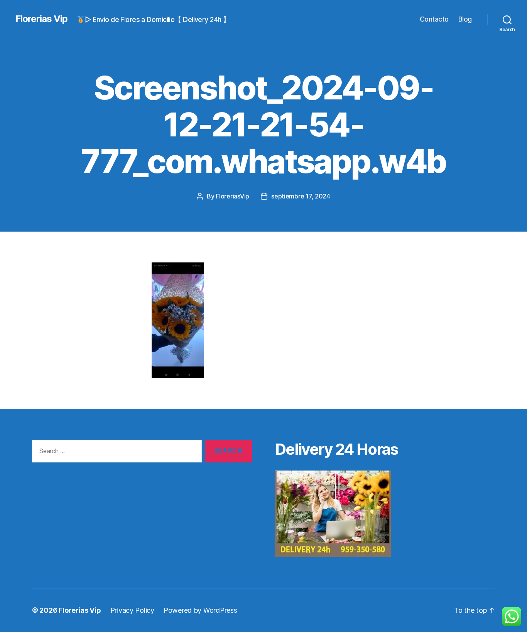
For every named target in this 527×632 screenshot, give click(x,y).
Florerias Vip (41, 19)
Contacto (434, 19)
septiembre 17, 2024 (300, 196)
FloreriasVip (232, 196)
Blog (465, 19)
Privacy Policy (132, 610)
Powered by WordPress (200, 610)
